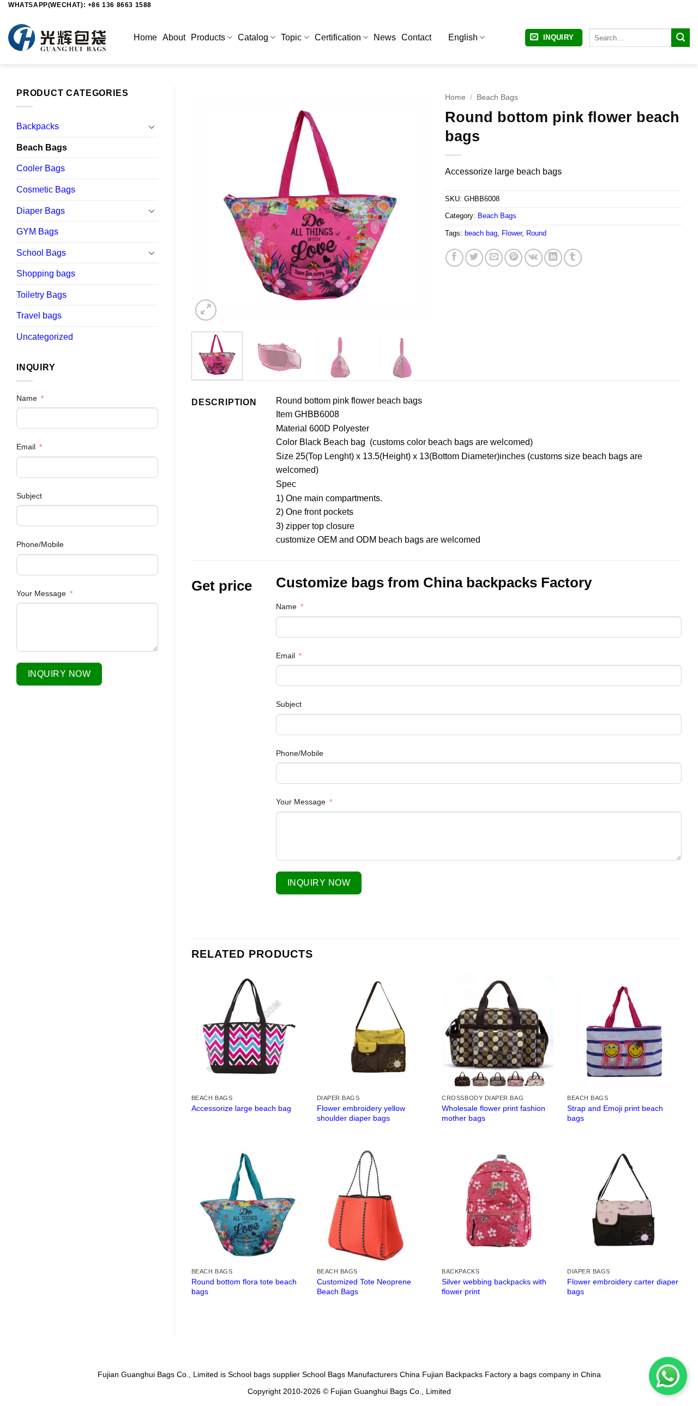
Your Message (41, 593)
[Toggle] (151, 126)
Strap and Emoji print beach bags (615, 1113)
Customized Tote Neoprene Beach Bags (364, 1286)
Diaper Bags (40, 210)
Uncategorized (44, 336)
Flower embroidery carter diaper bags (622, 1286)
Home (145, 37)
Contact (416, 37)
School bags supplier (264, 1374)
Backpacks (37, 126)
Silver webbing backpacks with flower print (494, 1286)
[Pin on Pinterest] (513, 258)
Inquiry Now (59, 673)
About (174, 37)
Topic (291, 37)
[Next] (410, 205)
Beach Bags (41, 147)
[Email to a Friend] (494, 258)
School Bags (41, 252)
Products (208, 37)
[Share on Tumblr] (573, 258)
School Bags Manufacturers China (361, 1374)
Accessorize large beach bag (241, 1108)
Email (25, 446)
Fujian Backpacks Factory (466, 1374)
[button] (553, 38)
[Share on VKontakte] (534, 258)
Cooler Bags (40, 168)
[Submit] (680, 37)
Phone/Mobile (40, 544)
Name (26, 398)
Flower (512, 233)
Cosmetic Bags (45, 189)
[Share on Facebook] (455, 258)
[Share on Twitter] (474, 258)
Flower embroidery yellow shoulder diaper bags (361, 1113)
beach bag (481, 233)
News (385, 37)
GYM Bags (37, 231)
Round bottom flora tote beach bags (244, 1286)
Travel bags (39, 315)
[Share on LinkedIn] (553, 258)
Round (536, 233)
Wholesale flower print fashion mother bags (493, 1113)
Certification (338, 37)
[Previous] (210, 205)
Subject (29, 495)
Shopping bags (45, 273)
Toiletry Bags (41, 294)
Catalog (253, 37)
